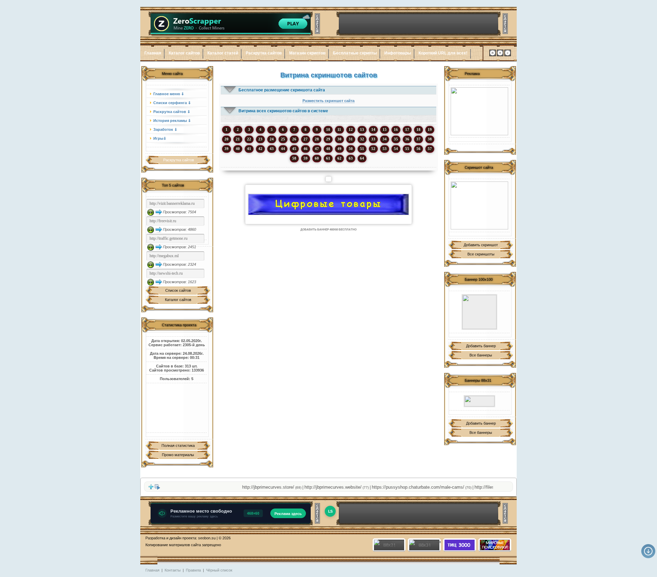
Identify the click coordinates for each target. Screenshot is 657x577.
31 (351, 139)
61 (328, 158)
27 (306, 139)
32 (362, 139)
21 (238, 139)
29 (328, 139)
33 (373, 139)
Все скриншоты (480, 254)
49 (339, 149)
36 (407, 139)
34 (385, 139)
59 (306, 158)
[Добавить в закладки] (500, 55)
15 (385, 129)
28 (317, 139)
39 (226, 149)
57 (430, 149)
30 (339, 139)
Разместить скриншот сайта (328, 101)
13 (362, 129)
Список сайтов (178, 290)
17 (407, 129)
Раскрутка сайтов (264, 53)
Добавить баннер (481, 346)
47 (317, 149)
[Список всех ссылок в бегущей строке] (157, 488)
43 (272, 149)
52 (373, 149)
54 (396, 149)
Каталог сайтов (184, 53)
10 (328, 129)
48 (328, 149)
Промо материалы (178, 455)
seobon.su (207, 538)
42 (260, 149)
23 (260, 139)
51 (362, 149)
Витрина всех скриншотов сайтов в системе (283, 111)
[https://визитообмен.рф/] (479, 312)
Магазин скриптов (307, 53)
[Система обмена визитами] (479, 111)
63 (351, 158)
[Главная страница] (492, 55)
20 (226, 139)
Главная (152, 53)
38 (430, 139)
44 (283, 149)
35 (396, 139)
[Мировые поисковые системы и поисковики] (494, 549)
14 (373, 129)
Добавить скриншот (481, 245)
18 (418, 129)
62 (339, 158)
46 (306, 149)
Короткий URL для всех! (442, 53)
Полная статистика (178, 445)
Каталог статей (222, 53)
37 (418, 139)
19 (430, 129)
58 (294, 158)
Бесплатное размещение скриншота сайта (282, 90)
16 (396, 129)
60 (317, 158)
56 (418, 149)
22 (249, 139)
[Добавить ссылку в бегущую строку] (151, 488)
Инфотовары (397, 53)
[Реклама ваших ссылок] (479, 205)
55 (407, 149)
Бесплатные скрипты (355, 53)
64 (362, 158)
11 (339, 129)
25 (283, 139)
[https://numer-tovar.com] (328, 204)
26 (294, 139)
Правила (193, 570)
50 (351, 149)
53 (385, 149)
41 (249, 149)
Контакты (173, 570)
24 (272, 139)
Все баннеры (480, 355)
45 (294, 149)
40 (238, 149)
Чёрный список (219, 570)
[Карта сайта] (507, 55)
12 (351, 129)
